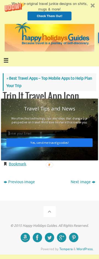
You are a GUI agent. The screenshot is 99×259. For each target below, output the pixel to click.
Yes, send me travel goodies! (49, 143)
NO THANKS (49, 153)
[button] (49, 108)
